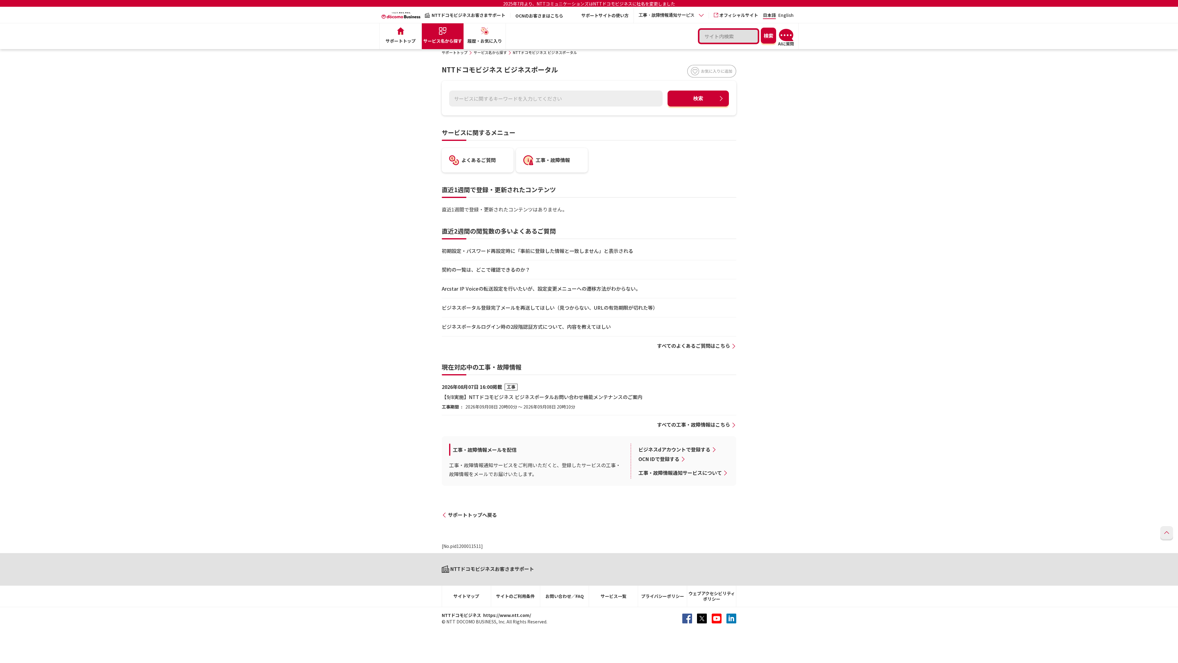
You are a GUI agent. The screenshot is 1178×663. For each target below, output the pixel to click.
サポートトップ (455, 52)
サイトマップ (466, 596)
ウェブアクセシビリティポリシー (711, 596)
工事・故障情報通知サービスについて (680, 472)
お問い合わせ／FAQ (564, 596)
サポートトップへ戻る (472, 514)
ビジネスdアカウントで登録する (674, 449)
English (786, 15)
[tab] (671, 15)
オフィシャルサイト (738, 15)
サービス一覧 (613, 596)
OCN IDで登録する (658, 459)
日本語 (769, 15)
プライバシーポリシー (662, 596)
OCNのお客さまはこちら (539, 16)
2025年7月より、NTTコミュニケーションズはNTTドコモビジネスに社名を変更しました (589, 4)
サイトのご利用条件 (515, 596)
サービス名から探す (490, 52)
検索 (698, 98)
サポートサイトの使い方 (605, 15)
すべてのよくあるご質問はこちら (693, 345)
